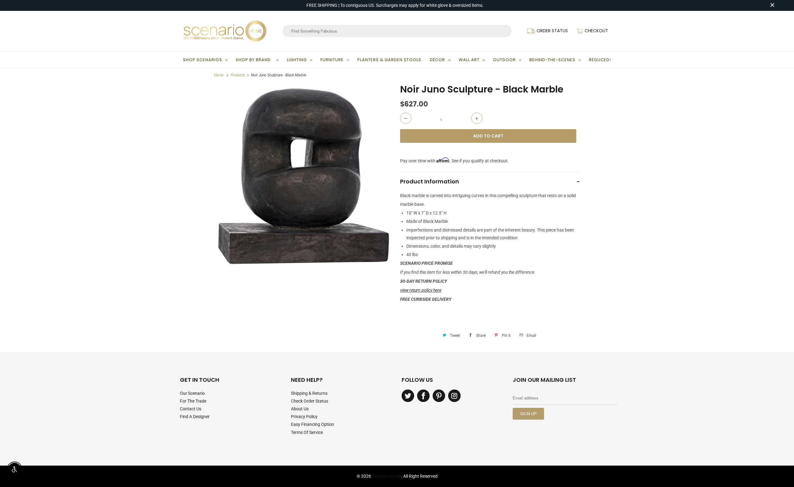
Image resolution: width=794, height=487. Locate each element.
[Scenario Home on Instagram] (454, 396)
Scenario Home (386, 476)
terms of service (307, 432)
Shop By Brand (254, 60)
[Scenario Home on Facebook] (423, 396)
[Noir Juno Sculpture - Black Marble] (304, 176)
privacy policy (304, 416)
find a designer (195, 416)
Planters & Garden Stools (389, 60)
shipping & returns (309, 393)
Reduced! (600, 60)
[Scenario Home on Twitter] (408, 396)
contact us (190, 408)
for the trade (193, 401)
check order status (309, 401)
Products (237, 75)
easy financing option (312, 424)
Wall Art (469, 60)
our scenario (192, 393)
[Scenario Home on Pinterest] (439, 396)
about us (300, 408)
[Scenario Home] (225, 31)
